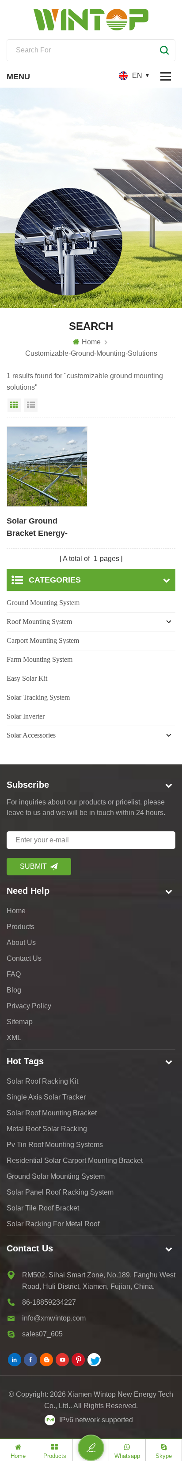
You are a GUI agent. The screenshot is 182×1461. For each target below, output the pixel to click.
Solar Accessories (31, 735)
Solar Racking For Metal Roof (53, 1224)
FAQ (14, 974)
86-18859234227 (49, 1302)
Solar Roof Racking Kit (42, 1081)
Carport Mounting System (43, 640)
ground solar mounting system (56, 1176)
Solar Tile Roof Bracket (43, 1208)
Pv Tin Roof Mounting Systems (55, 1144)
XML (14, 1037)
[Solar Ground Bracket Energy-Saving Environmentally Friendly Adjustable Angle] (47, 466)
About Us (21, 942)
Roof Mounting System (39, 621)
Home (91, 342)
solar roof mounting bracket (52, 1113)
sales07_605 (42, 1334)
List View (31, 405)
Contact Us (24, 958)
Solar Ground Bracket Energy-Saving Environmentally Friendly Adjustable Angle (43, 528)
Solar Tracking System (38, 697)
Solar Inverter (26, 716)
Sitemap (20, 1022)
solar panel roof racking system (60, 1192)
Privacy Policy (29, 1006)
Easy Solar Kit (27, 678)
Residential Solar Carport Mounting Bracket (75, 1160)
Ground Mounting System (43, 602)
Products (20, 926)
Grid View (14, 405)
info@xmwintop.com (54, 1318)
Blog (14, 990)
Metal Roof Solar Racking (47, 1129)
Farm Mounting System (39, 659)
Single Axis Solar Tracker (46, 1097)
